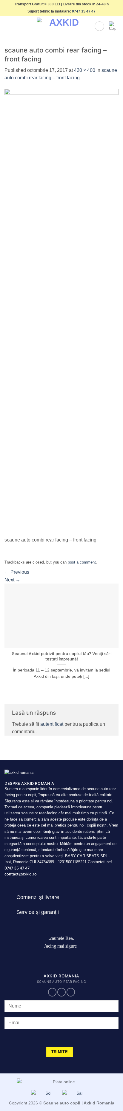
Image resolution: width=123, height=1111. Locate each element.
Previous (16, 572)
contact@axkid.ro (20, 874)
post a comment (82, 562)
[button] (8, 26)
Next (12, 579)
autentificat (51, 724)
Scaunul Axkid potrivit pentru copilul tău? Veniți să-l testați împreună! (61, 656)
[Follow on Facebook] (52, 992)
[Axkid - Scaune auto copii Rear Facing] (61, 26)
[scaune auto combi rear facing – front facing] (61, 312)
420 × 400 (84, 70)
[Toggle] (10, 898)
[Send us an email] (61, 992)
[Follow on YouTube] (71, 992)
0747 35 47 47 (84, 11)
